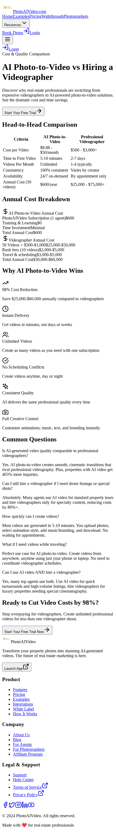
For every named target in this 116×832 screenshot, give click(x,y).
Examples (21, 16)
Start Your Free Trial (20, 113)
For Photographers (29, 749)
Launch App (13, 669)
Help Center (23, 779)
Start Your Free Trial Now (24, 632)
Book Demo (12, 32)
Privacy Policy (25, 794)
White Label (23, 709)
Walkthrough (53, 16)
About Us (21, 734)
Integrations (23, 704)
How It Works (25, 713)
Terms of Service (27, 787)
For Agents (22, 744)
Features (20, 689)
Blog (17, 739)
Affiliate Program (28, 754)
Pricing (35, 16)
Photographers (76, 16)
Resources (12, 25)
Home (7, 16)
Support (19, 775)
